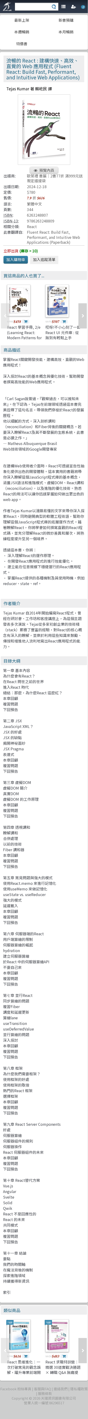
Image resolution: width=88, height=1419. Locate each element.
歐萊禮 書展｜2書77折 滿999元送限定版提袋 (55, 178)
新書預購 (66, 20)
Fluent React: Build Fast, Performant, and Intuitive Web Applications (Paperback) (53, 237)
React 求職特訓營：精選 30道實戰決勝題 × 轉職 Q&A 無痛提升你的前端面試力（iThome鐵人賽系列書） (63, 1375)
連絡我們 (61, 1388)
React (32, 226)
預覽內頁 (46, 170)
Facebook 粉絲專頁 (15, 1388)
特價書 (21, 43)
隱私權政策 (79, 1388)
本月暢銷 (66, 32)
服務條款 (45, 1393)
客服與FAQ (42, 1388)
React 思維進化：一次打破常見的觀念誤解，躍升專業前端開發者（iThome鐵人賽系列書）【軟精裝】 (25, 1372)
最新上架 (21, 20)
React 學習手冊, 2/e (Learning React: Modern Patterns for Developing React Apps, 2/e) (24, 337)
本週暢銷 (21, 32)
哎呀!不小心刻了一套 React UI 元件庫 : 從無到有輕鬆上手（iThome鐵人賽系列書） (63, 337)
